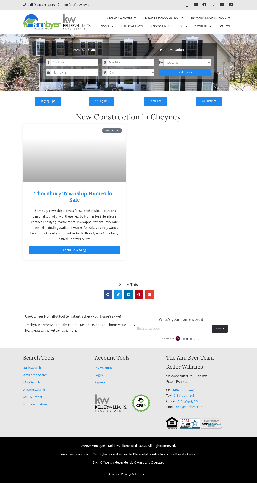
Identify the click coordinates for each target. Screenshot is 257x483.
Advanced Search (85, 50)
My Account (103, 368)
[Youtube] (222, 5)
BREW (123, 474)
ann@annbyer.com (189, 407)
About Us (201, 26)
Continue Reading (74, 250)
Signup (100, 382)
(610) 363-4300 (187, 401)
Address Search (34, 390)
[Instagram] (213, 5)
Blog (180, 26)
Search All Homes (119, 17)
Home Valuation (172, 50)
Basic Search (32, 368)
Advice (104, 26)
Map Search (31, 382)
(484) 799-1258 (184, 395)
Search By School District (161, 17)
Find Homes (185, 72)
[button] (108, 294)
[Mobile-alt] (187, 5)
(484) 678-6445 (183, 390)
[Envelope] (196, 5)
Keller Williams (132, 26)
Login (99, 375)
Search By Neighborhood (208, 17)
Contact (224, 26)
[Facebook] (205, 5)
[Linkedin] (231, 5)
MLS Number (32, 397)
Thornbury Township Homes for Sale (74, 196)
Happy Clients (159, 26)
